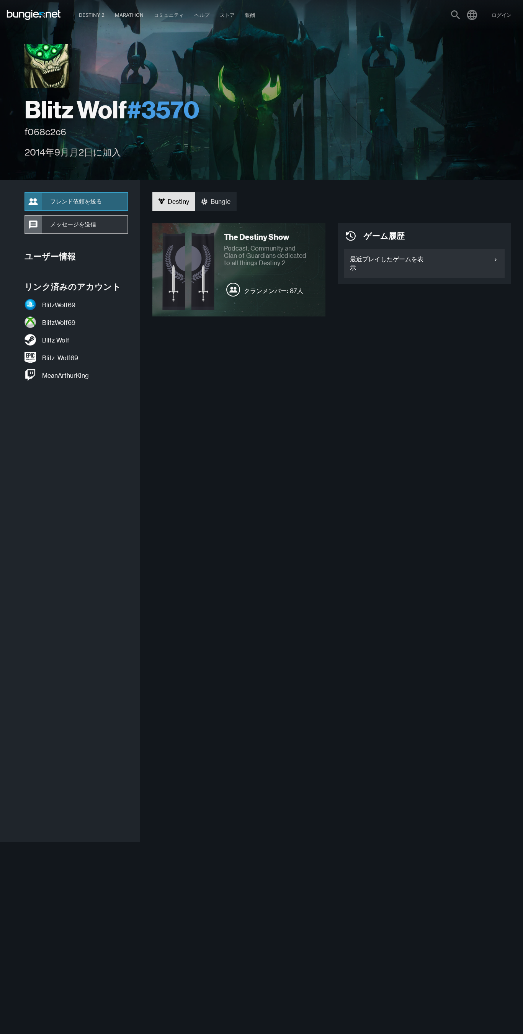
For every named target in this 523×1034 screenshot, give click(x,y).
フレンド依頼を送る (76, 201)
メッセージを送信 (73, 224)
